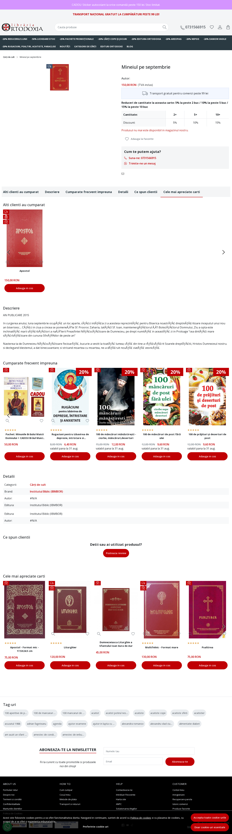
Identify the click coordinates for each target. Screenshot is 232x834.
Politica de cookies (140, 817)
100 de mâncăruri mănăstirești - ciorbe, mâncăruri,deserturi (116, 436)
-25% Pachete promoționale (76, 38)
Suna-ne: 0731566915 (142, 158)
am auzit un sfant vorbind (19, 734)
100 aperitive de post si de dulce (23, 713)
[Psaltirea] (207, 609)
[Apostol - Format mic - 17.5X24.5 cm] (24, 609)
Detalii (123, 192)
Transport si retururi (70, 804)
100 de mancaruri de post (48, 713)
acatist (95, 713)
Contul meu (178, 789)
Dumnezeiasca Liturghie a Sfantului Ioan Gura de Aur (116, 644)
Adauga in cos (24, 288)
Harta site (121, 799)
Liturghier (70, 647)
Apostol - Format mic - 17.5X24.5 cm (24, 649)
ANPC (119, 804)
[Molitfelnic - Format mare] (161, 609)
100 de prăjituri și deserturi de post (207, 436)
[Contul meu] (220, 27)
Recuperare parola (182, 799)
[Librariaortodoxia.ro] (22, 27)
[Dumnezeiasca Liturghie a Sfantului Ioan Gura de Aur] (115, 609)
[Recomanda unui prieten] (123, 174)
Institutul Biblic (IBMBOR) (46, 491)
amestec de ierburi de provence (80, 734)
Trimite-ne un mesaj (142, 163)
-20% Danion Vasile (214, 38)
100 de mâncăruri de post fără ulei (162, 436)
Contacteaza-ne (124, 789)
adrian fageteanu (36, 723)
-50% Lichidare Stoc (43, 38)
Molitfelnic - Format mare (161, 647)
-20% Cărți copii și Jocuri (112, 38)
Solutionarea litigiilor (126, 808)
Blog (130, 46)
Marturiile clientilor (12, 808)
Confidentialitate (11, 804)
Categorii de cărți (85, 46)
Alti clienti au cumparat (21, 192)
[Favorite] (212, 27)
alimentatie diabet (189, 723)
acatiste (139, 713)
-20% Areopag (173, 38)
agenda (57, 723)
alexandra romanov (133, 723)
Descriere (52, 192)
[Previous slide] (8, 252)
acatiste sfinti (179, 713)
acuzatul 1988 (12, 723)
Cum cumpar (66, 789)
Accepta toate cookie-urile (210, 817)
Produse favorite (181, 808)
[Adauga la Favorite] (41, 262)
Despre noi (8, 794)
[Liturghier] (70, 609)
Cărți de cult (9, 57)
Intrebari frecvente (125, 794)
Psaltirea (207, 647)
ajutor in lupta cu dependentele (110, 723)
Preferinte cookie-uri (95, 826)
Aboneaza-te (180, 761)
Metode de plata (68, 799)
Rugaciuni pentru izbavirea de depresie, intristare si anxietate (70, 436)
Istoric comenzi (180, 804)
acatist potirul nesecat (118, 713)
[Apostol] (24, 238)
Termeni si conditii (12, 799)
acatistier (199, 713)
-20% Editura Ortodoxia (146, 38)
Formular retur (10, 789)
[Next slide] (223, 252)
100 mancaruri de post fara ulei (80, 713)
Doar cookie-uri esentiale (209, 827)
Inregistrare (179, 794)
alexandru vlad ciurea (162, 723)
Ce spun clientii (145, 192)
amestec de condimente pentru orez (54, 734)
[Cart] (228, 27)
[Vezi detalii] (7, 262)
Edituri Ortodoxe (111, 46)
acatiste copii (157, 713)
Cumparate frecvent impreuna (89, 192)
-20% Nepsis (192, 38)
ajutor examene (77, 723)
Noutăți (65, 46)
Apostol (25, 270)
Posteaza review (116, 553)
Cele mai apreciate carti (181, 192)
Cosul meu (65, 794)
